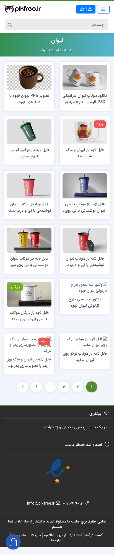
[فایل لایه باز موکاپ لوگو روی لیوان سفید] (85, 342)
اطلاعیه (49, 535)
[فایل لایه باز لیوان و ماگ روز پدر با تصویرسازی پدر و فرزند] (29, 345)
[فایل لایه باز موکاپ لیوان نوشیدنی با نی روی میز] (29, 240)
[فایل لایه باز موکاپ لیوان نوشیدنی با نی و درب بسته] (29, 186)
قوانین (61, 535)
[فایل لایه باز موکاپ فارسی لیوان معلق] (29, 131)
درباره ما (57, 540)
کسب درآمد (94, 535)
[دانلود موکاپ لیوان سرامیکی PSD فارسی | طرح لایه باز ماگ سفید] (85, 77)
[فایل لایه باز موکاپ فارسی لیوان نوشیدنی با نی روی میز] (85, 186)
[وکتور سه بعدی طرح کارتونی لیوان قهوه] (85, 287)
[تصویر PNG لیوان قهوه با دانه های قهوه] (29, 77)
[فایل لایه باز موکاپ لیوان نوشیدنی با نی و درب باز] (85, 240)
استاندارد (75, 535)
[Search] (10, 24)
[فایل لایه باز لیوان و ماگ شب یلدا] (85, 131)
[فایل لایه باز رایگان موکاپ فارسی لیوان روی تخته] (29, 294)
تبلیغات (35, 535)
